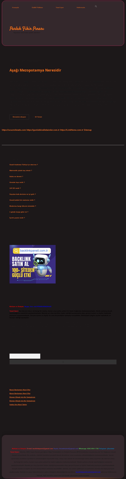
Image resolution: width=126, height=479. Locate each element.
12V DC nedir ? (15, 188)
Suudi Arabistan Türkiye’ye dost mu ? (24, 164)
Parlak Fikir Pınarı (27, 28)
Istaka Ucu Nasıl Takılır (18, 404)
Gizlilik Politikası (37, 7)
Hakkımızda (81, 7)
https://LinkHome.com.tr (71, 130)
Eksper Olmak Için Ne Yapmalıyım (22, 397)
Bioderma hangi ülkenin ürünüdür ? (23, 206)
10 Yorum (38, 117)
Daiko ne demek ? (16, 176)
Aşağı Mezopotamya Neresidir (35, 70)
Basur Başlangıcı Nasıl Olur (20, 390)
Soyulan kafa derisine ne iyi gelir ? (23, 194)
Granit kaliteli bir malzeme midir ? (22, 200)
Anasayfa (15, 7)
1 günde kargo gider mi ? (19, 212)
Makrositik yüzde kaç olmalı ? (21, 170)
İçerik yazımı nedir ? (17, 218)
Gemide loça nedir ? (17, 182)
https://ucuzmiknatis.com (14, 130)
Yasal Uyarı (60, 7)
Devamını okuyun (21, 117)
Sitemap (88, 130)
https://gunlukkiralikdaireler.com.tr (43, 130)
